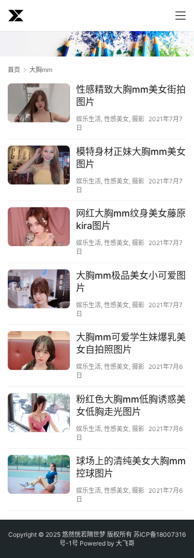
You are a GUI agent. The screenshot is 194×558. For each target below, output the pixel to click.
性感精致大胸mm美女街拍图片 (131, 95)
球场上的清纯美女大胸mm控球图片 (131, 467)
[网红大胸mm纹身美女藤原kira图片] (39, 245)
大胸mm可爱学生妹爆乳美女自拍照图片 (131, 343)
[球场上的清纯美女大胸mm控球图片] (39, 475)
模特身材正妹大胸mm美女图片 (131, 157)
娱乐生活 (88, 119)
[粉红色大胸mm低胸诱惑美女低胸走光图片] (39, 414)
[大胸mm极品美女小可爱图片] (39, 308)
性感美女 (116, 119)
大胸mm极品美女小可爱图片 (131, 281)
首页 (14, 70)
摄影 (138, 119)
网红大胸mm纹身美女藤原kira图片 (131, 219)
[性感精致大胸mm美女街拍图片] (39, 120)
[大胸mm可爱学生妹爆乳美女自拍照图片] (39, 370)
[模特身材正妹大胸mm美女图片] (39, 166)
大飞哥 (125, 543)
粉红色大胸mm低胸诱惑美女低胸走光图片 (131, 405)
